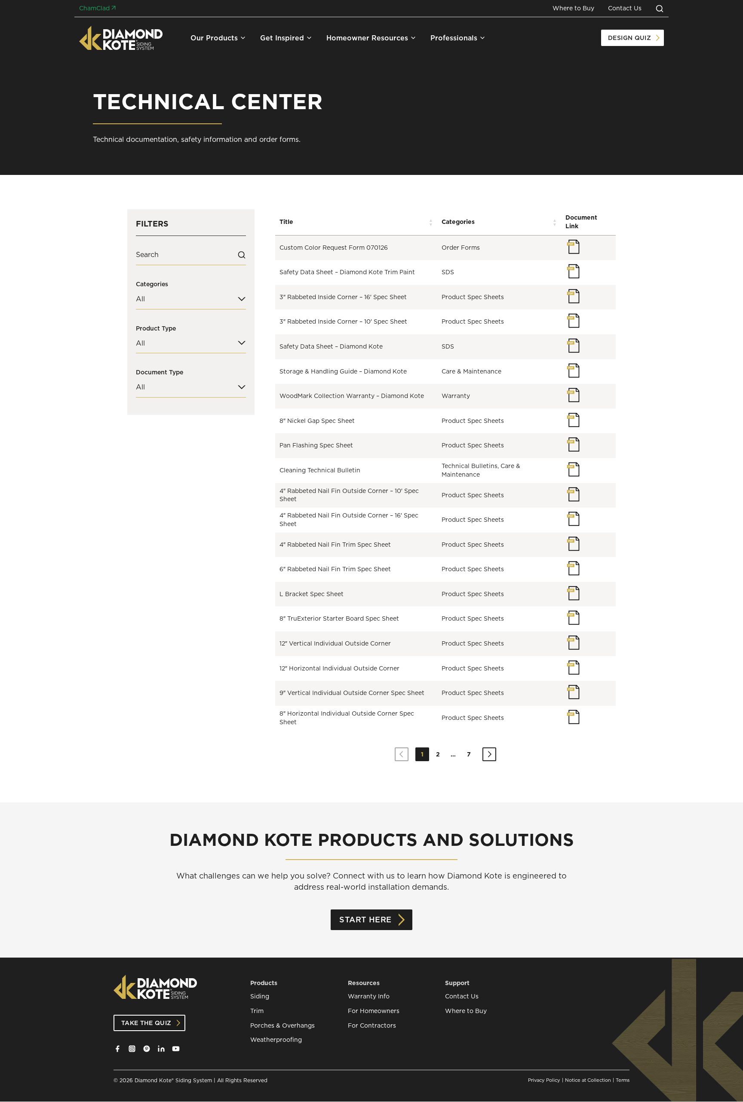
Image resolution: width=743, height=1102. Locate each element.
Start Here (365, 919)
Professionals (453, 38)
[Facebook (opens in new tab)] (117, 1049)
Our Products (214, 38)
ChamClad (94, 8)
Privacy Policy (544, 1080)
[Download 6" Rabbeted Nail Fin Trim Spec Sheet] (573, 568)
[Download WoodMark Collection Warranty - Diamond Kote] (573, 395)
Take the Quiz (146, 1023)
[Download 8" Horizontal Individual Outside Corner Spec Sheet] (573, 717)
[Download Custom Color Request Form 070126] (573, 246)
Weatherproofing (276, 1040)
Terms (622, 1080)
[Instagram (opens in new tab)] (132, 1049)
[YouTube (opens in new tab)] (176, 1049)
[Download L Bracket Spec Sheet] (573, 593)
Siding (259, 996)
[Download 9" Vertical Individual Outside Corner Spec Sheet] (573, 692)
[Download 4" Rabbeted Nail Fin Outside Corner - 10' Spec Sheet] (573, 494)
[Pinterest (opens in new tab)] (146, 1049)
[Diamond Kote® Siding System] (121, 38)
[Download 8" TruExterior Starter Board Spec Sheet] (573, 617)
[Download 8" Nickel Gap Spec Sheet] (573, 420)
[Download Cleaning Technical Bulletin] (573, 469)
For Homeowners (373, 1011)
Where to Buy (573, 8)
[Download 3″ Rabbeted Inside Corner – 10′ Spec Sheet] (573, 320)
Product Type (156, 328)
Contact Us (625, 8)
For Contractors (372, 1026)
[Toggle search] (659, 8)
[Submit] (241, 255)
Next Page (489, 754)
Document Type (159, 372)
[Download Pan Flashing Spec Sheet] (573, 444)
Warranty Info (369, 996)
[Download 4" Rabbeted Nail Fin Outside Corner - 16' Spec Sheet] (573, 519)
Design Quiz (629, 38)
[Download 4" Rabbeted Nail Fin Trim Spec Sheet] (573, 543)
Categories (152, 284)
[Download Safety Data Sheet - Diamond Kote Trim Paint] (573, 271)
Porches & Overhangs (282, 1026)
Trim (257, 1011)
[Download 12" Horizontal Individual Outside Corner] (573, 667)
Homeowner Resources (367, 38)
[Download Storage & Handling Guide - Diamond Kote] (573, 370)
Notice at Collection (588, 1080)
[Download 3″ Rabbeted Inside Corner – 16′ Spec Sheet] (573, 296)
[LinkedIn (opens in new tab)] (161, 1049)
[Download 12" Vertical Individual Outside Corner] (573, 642)
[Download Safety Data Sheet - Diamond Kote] (573, 345)
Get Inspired (282, 38)
